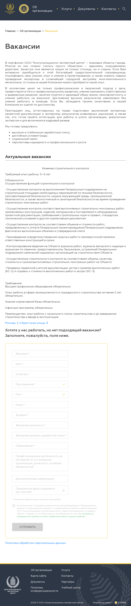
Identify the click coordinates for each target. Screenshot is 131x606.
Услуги (65, 570)
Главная (10, 30)
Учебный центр (71, 587)
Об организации (30, 30)
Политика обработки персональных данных (35, 542)
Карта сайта (38, 575)
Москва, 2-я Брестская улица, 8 (26, 322)
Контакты (67, 575)
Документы (38, 581)
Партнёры (67, 581)
